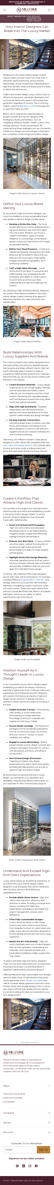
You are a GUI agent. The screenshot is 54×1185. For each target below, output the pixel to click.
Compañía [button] (8, 1113)
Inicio (10, 16)
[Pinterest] (17, 1166)
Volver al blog (30, 1042)
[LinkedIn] (23, 1166)
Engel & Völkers (33, 341)
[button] (4, 10)
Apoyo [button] (6, 1086)
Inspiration (19, 16)
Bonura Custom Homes (34, 193)
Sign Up (43, 1149)
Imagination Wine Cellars (33, 860)
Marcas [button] (6, 1122)
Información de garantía (14, 1094)
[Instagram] (30, 1166)
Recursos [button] (8, 1132)
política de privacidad (12, 1098)
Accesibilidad (9, 1102)
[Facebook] (36, 1166)
